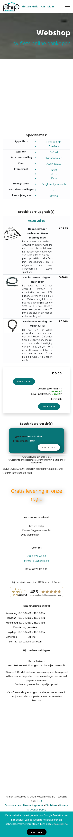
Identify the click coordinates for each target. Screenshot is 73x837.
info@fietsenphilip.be (36, 561)
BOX (39, 801)
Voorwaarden (13, 805)
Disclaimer (51, 805)
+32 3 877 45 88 (36, 556)
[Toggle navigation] (67, 6)
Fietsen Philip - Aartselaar (38, 6)
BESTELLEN (24, 381)
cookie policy (59, 824)
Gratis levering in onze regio (36, 495)
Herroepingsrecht (33, 805)
